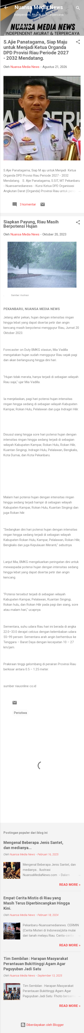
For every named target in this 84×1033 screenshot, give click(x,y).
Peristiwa (20, 713)
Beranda (25, 27)
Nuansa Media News (38, 7)
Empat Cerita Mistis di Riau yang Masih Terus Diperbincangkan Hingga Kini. (36, 903)
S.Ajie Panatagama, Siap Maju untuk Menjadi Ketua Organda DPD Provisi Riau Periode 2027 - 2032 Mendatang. (36, 50)
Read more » (70, 885)
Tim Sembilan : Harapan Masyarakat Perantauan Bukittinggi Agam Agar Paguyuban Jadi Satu (35, 963)
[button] (78, 42)
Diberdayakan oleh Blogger (45, 1025)
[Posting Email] (42, 206)
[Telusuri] (78, 8)
